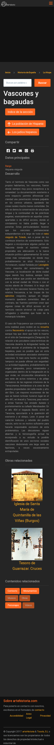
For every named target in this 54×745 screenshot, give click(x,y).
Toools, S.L (42, 731)
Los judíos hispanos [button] (24, 132)
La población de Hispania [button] (27, 123)
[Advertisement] (27, 35)
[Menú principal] (50, 3)
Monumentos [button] (30, 591)
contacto (39, 710)
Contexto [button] (12, 591)
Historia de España (27, 72)
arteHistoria (28, 731)
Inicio (8, 72)
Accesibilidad (16, 715)
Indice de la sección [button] (20, 112)
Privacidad (45, 715)
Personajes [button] (13, 605)
